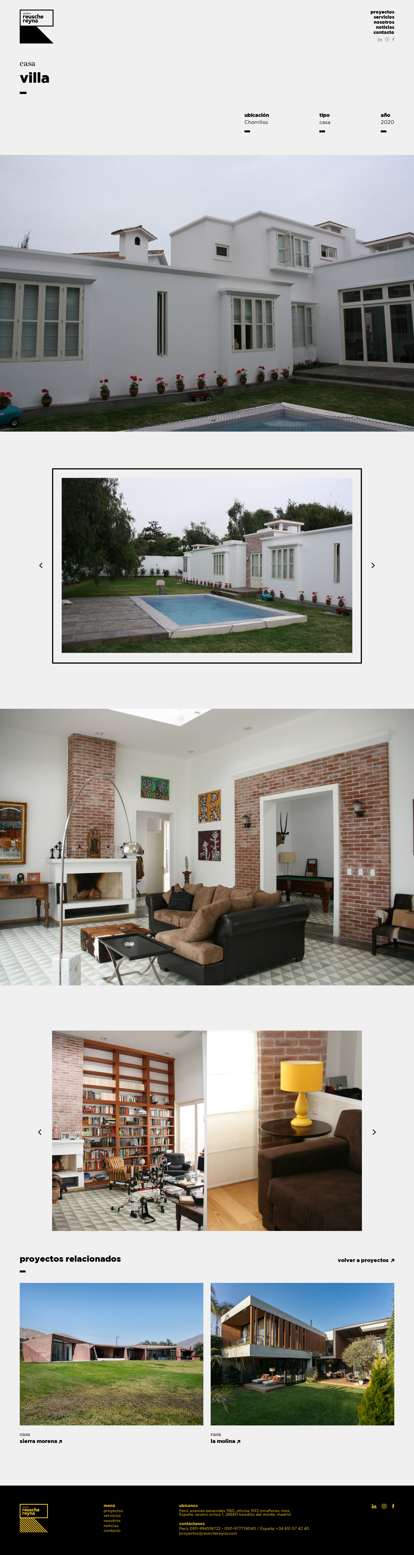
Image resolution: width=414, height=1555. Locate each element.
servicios (384, 17)
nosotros (384, 22)
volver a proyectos (363, 1260)
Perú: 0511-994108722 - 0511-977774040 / (219, 1529)
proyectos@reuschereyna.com (208, 1534)
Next (372, 565)
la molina (223, 1441)
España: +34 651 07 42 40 (284, 1529)
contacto (383, 32)
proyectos (382, 12)
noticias (385, 27)
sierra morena (38, 1441)
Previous (42, 565)
